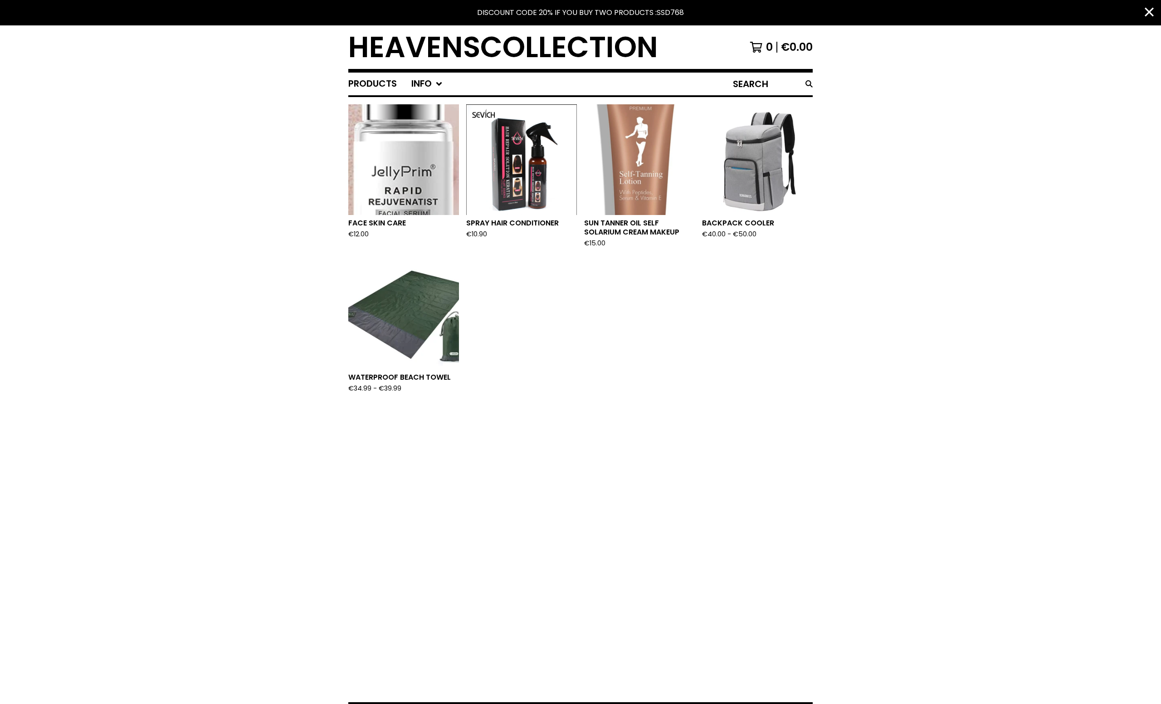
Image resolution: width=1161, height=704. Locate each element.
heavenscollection (503, 47)
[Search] (809, 84)
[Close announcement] (1149, 12)
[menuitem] (372, 84)
